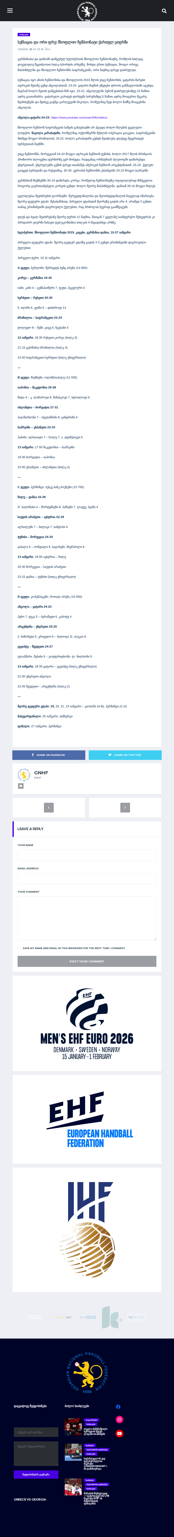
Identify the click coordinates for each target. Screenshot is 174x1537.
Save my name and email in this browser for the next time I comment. (74, 948)
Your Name (25, 845)
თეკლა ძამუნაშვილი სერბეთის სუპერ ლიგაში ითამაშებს (95, 1431)
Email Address (28, 868)
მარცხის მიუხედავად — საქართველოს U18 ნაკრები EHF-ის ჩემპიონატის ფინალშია (96, 1498)
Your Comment (29, 891)
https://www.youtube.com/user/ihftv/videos (79, 117)
